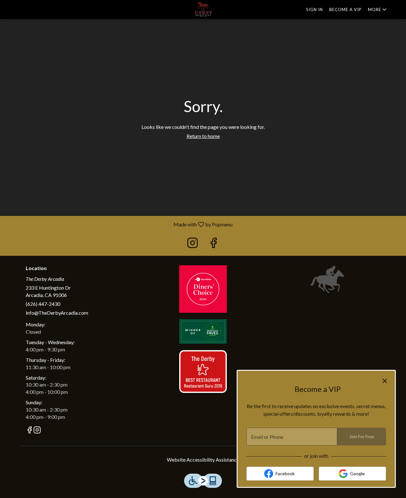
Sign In (314, 9)
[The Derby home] (203, 9)
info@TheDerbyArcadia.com (57, 313)
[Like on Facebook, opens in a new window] (213, 244)
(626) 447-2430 (43, 304)
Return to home (203, 136)
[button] (378, 9)
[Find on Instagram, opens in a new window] (192, 244)
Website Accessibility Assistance (203, 460)
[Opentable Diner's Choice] (203, 288)
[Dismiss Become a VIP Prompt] (384, 380)
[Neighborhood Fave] (203, 331)
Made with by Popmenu (118, 224)
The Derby (327, 279)
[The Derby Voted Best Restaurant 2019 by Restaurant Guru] (203, 371)
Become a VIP (345, 9)
